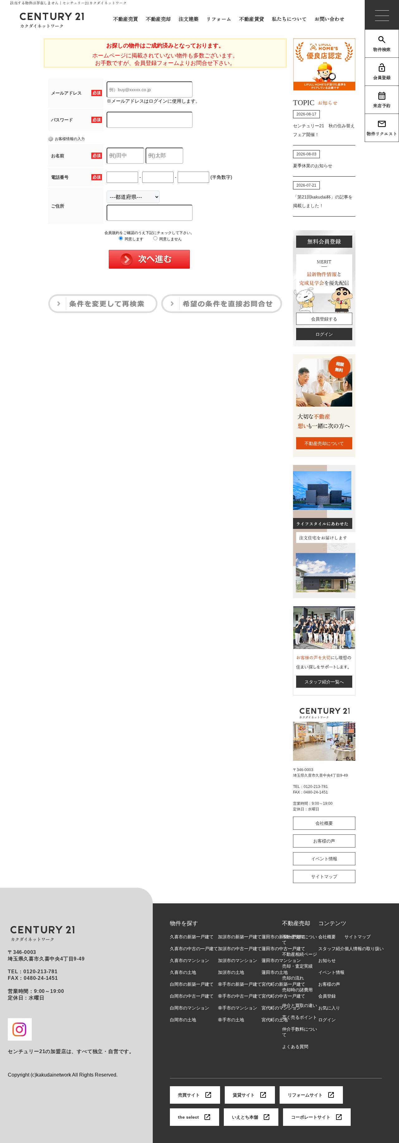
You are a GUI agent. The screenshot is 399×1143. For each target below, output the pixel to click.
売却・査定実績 (297, 966)
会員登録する (324, 318)
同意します (133, 239)
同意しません (170, 239)
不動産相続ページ (299, 954)
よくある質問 (295, 1046)
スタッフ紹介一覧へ (324, 681)
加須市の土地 (231, 972)
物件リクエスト (382, 133)
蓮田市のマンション (281, 960)
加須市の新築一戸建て (240, 936)
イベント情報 (324, 858)
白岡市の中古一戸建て (192, 996)
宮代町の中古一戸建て (283, 996)
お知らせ (327, 960)
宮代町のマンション (281, 1007)
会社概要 (324, 823)
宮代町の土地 (275, 1019)
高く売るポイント (299, 1017)
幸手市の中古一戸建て (240, 996)
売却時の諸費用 (297, 989)
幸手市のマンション (237, 1007)
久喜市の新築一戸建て (192, 936)
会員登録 (382, 77)
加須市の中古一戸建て (240, 948)
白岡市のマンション (189, 1007)
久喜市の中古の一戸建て (194, 948)
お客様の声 (324, 840)
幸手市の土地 (231, 1019)
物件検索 (382, 49)
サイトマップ (324, 876)
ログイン (324, 334)
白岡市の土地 (183, 1019)
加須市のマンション (237, 960)
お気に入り (329, 1007)
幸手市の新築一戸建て (240, 984)
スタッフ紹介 (331, 948)
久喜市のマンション (189, 960)
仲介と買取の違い (299, 1005)
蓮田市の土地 (275, 972)
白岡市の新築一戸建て (192, 984)
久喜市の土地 (183, 972)
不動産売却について (324, 443)
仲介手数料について (299, 1032)
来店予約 (382, 105)
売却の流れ (293, 977)
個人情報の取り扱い (364, 948)
